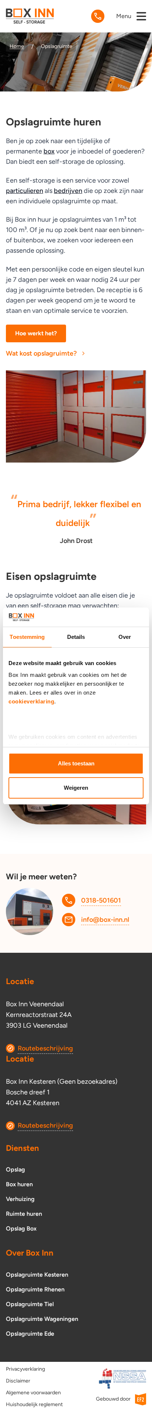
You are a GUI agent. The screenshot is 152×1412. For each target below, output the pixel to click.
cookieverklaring (31, 701)
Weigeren (76, 788)
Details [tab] (76, 637)
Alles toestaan (76, 763)
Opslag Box (21, 1228)
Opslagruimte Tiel (30, 1304)
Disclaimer (18, 1381)
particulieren (24, 191)
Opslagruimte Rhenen (35, 1289)
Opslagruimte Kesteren (37, 1274)
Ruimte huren (24, 1213)
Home (17, 46)
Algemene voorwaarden (33, 1392)
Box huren (19, 1184)
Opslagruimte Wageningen (42, 1318)
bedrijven (68, 191)
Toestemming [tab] (27, 637)
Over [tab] (124, 637)
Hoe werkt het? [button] (36, 333)
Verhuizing (20, 1198)
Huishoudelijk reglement (34, 1404)
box (49, 151)
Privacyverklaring (25, 1369)
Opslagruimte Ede (30, 1333)
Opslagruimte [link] (56, 46)
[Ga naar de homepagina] (30, 16)
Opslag (15, 1169)
